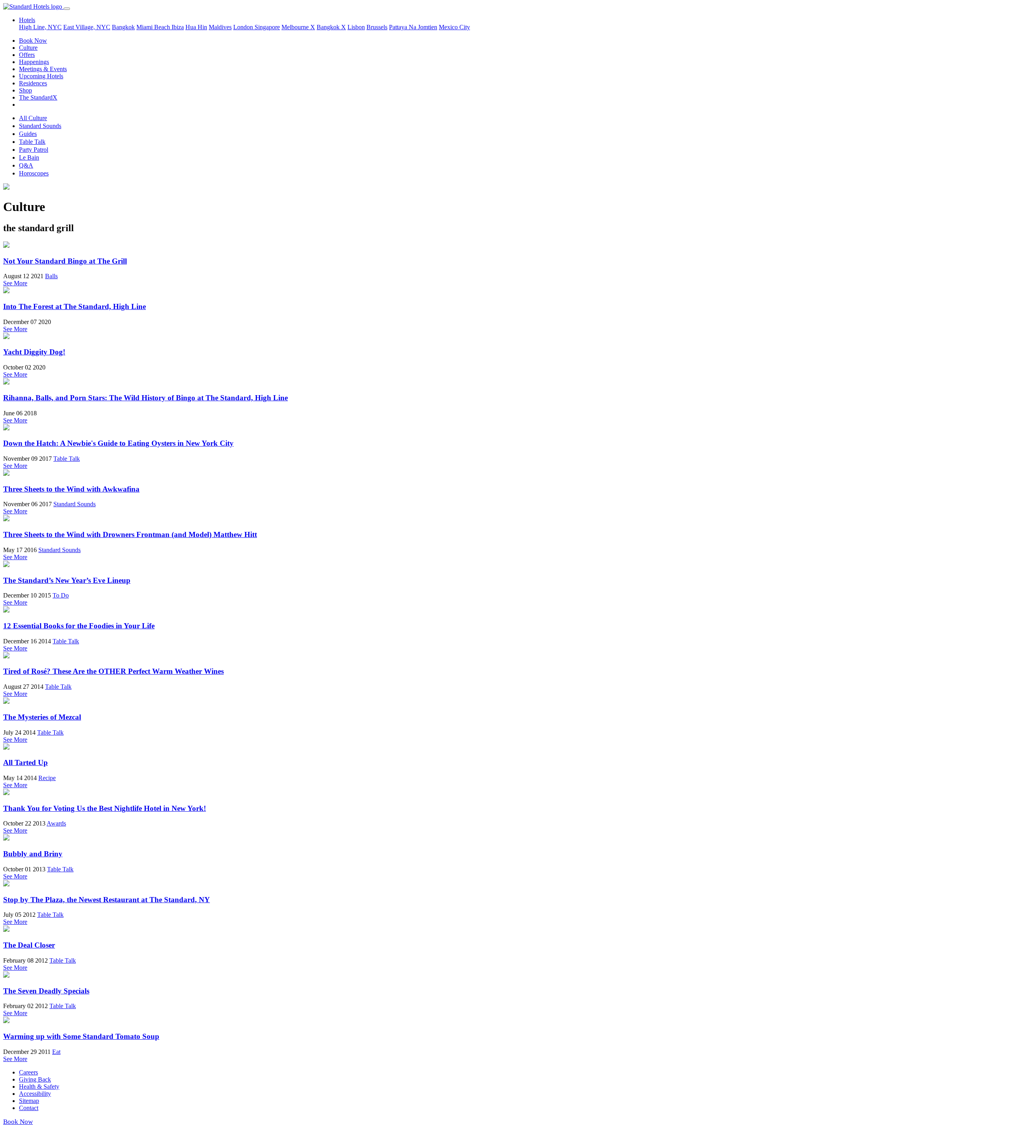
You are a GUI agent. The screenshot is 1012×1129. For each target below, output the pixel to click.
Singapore (267, 27)
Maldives (220, 27)
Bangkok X (331, 27)
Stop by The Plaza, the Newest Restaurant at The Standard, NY (106, 899)
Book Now (33, 40)
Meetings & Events (43, 69)
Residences (33, 83)
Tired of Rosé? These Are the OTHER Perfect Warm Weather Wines (113, 671)
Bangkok (123, 27)
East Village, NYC (86, 27)
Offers (27, 54)
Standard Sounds (40, 126)
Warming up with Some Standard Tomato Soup (81, 1036)
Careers (28, 1072)
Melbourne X (298, 27)
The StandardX (38, 97)
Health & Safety (39, 1086)
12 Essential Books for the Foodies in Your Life (79, 626)
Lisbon (356, 27)
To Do (61, 595)
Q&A (26, 165)
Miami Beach (154, 27)
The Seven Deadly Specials (46, 991)
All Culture (33, 118)
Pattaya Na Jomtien (413, 27)
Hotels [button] (27, 20)
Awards (56, 823)
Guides (28, 133)
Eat (56, 1051)
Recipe (47, 778)
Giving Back (35, 1079)
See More (15, 283)
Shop (25, 90)
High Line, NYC (40, 27)
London (244, 27)
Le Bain (29, 157)
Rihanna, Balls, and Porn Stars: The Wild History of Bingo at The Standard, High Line (145, 398)
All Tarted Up (25, 762)
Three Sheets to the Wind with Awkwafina (71, 489)
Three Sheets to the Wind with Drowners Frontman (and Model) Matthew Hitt (130, 534)
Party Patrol (33, 149)
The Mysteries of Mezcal (42, 717)
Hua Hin (196, 27)
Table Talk (32, 141)
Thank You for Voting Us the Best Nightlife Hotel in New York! (104, 808)
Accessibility (35, 1093)
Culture (28, 47)
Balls (51, 276)
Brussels (376, 27)
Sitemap (29, 1100)
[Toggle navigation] (67, 9)
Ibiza (178, 27)
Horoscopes (34, 173)
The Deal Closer (29, 945)
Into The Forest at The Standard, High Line (74, 306)
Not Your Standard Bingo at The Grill (65, 261)
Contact (28, 1107)
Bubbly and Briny (32, 854)
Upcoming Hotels (41, 76)
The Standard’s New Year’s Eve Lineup (66, 580)
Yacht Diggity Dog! (34, 352)
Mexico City (454, 27)
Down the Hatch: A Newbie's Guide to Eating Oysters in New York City (118, 443)
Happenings (34, 61)
